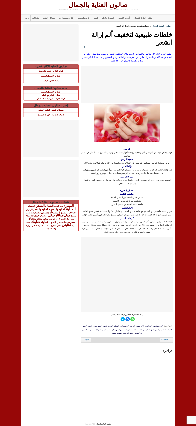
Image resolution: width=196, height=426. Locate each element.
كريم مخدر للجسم (100, 329)
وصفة (114, 333)
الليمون (29, 209)
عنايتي (66, 225)
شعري (71, 221)
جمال (67, 215)
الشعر (95, 18)
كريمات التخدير (87, 329)
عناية (45, 221)
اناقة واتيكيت (83, 18)
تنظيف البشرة (35, 213)
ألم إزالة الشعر (157, 326)
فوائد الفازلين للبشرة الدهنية (51, 71)
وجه (32, 226)
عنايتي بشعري (56, 226)
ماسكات (43, 226)
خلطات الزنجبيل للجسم (51, 76)
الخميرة (110, 326)
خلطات (139, 329)
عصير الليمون (119, 329)
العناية (71, 209)
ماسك (48, 226)
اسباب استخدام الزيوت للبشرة (51, 115)
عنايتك (36, 221)
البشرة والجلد (108, 18)
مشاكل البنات (49, 18)
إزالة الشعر (139, 326)
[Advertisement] (127, 84)
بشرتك (54, 212)
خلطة (134, 329)
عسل (65, 222)
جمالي (51, 215)
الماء (73, 212)
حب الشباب (44, 216)
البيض (61, 206)
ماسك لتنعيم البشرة (51, 80)
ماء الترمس (138, 333)
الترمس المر (124, 326)
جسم (28, 213)
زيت (72, 219)
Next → (86, 340)
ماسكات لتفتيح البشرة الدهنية (51, 110)
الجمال (49, 205)
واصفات (37, 225)
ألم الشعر (148, 326)
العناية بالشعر (41, 209)
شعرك (32, 218)
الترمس (132, 326)
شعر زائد (128, 329)
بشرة (62, 212)
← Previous (166, 340)
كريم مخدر (110, 329)
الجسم (56, 206)
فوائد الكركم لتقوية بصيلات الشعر (51, 98)
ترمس (145, 329)
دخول (26, 18)
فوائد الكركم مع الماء (51, 95)
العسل (90, 326)
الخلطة (116, 326)
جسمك (73, 216)
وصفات (119, 333)
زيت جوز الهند (47, 219)
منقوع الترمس (128, 333)
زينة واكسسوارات (66, 18)
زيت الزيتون (65, 218)
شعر (39, 218)
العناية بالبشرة (57, 209)
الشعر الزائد (97, 326)
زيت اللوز (55, 219)
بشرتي (45, 212)
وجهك (28, 226)
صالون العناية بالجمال (98, 4)
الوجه (69, 213)
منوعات (35, 18)
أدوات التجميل (124, 18)
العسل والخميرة (160, 329)
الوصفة (151, 329)
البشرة (69, 206)
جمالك (60, 215)
